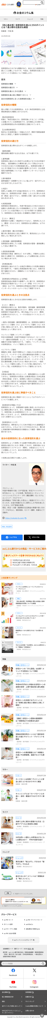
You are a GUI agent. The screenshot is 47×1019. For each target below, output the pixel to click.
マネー (6, 19)
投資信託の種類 (7, 84)
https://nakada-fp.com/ (14, 518)
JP (36, 4)
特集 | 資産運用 (7, 527)
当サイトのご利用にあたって (11, 1006)
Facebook (13, 975)
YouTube (13, 987)
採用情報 (28, 992)
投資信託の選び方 (8, 87)
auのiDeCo (29, 924)
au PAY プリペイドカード (34, 920)
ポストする (35, 537)
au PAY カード (8, 920)
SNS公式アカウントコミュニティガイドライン (11, 1012)
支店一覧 (31, 949)
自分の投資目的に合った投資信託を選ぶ (16, 99)
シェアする (13, 537)
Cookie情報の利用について (34, 1006)
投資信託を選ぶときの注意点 (12, 91)
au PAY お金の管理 (10, 933)
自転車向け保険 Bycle (33, 929)
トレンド (30, 19)
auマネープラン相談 (10, 929)
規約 (3, 1001)
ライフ (17, 19)
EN (39, 4)
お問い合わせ (29, 1011)
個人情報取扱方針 (7, 997)
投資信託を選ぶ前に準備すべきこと (14, 95)
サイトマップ (29, 1001)
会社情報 (5, 992)
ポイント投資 (8, 924)
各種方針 (28, 997)
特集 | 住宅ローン (22, 665)
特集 (41, 19)
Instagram (34, 987)
